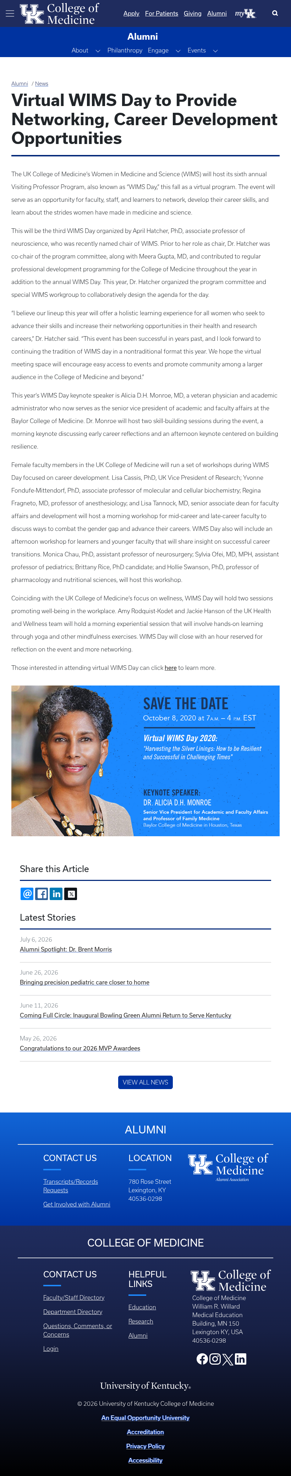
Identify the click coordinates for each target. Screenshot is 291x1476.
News (41, 84)
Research (140, 1321)
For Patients (161, 13)
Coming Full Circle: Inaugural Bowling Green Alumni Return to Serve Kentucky (125, 1015)
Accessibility (145, 1460)
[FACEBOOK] (41, 894)
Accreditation (145, 1431)
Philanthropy (125, 50)
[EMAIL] (27, 894)
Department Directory (72, 1312)
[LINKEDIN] (56, 894)
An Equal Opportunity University (145, 1417)
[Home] (59, 13)
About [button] (80, 50)
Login (51, 1348)
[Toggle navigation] (10, 13)
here (171, 667)
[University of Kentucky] (145, 1386)
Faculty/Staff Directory (73, 1297)
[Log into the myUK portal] (246, 13)
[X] (70, 894)
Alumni (217, 13)
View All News (145, 1082)
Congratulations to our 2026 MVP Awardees (80, 1048)
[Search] (276, 13)
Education (142, 1307)
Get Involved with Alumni (76, 1204)
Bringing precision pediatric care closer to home (84, 982)
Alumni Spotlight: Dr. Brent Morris (66, 949)
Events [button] (197, 50)
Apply (131, 13)
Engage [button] (158, 50)
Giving (193, 13)
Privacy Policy (145, 1446)
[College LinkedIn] (240, 1361)
